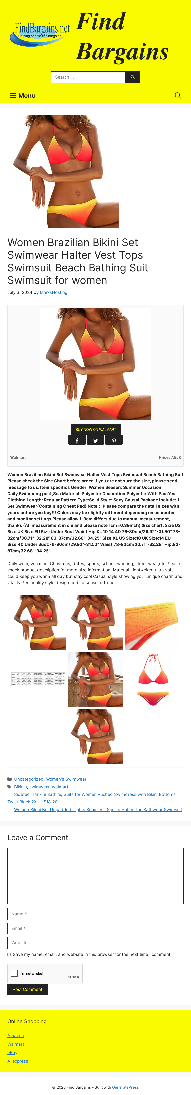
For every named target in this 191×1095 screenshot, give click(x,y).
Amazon (15, 1035)
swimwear (39, 786)
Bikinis (20, 786)
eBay (12, 1052)
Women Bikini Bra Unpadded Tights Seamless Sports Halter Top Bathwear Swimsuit (98, 809)
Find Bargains (123, 34)
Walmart (15, 1044)
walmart (60, 786)
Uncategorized (29, 779)
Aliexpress (17, 1061)
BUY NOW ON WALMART (96, 429)
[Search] (133, 77)
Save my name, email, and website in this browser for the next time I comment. (92, 954)
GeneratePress (125, 1087)
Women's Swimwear (66, 779)
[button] (178, 95)
